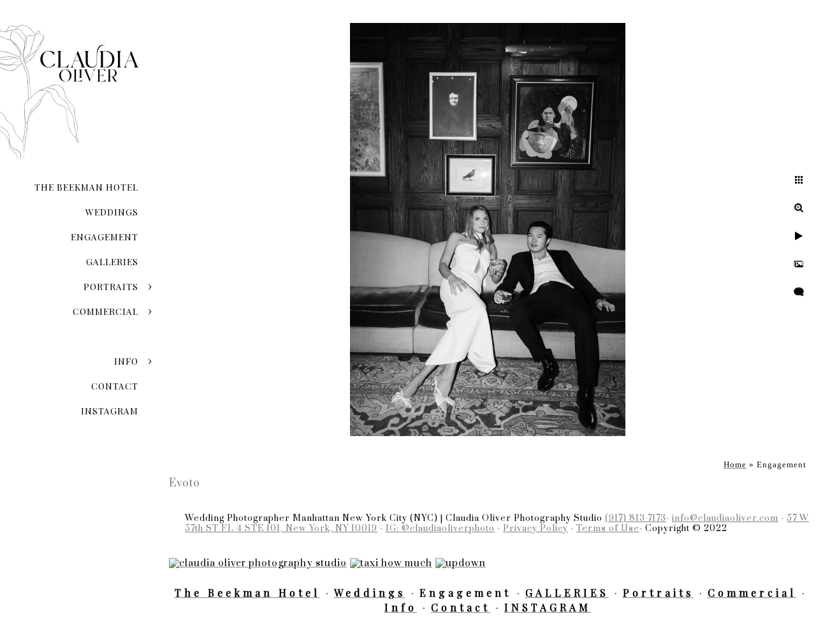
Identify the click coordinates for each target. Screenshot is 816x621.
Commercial (105, 311)
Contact (114, 386)
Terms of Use (607, 528)
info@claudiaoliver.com (725, 518)
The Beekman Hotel (86, 187)
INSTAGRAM (109, 411)
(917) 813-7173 (635, 518)
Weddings (111, 212)
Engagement (104, 237)
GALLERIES (112, 262)
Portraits (111, 287)
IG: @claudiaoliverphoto (440, 528)
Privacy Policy (535, 528)
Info (126, 361)
